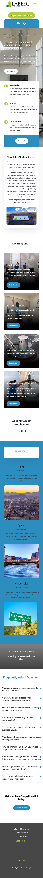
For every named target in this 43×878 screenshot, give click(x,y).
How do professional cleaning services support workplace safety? (20, 800)
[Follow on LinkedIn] (18, 23)
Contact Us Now (21, 860)
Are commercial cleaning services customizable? (17, 771)
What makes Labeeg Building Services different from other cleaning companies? (21, 810)
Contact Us (21, 141)
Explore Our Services (21, 15)
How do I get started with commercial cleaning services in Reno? (20, 820)
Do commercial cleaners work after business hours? (18, 781)
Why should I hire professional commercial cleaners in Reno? (16, 751)
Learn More (11, 71)
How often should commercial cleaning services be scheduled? (20, 761)
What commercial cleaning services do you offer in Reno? (20, 742)
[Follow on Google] (24, 23)
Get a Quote (13, 285)
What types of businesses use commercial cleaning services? (21, 791)
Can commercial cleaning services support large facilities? (18, 830)
